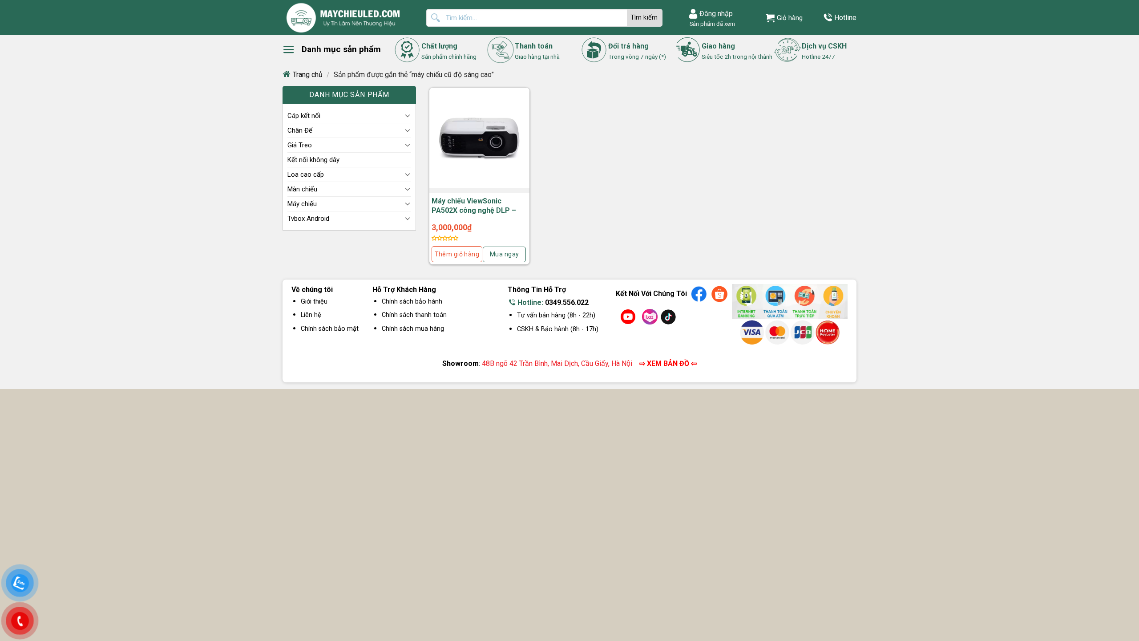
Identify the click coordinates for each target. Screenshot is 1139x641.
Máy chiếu (302, 204)
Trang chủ (308, 74)
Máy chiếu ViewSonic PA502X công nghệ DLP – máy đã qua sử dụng (474, 210)
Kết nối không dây (313, 160)
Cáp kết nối (303, 116)
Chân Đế (299, 130)
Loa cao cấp (305, 174)
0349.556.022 (567, 302)
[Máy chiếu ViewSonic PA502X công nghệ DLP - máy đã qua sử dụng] (479, 138)
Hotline (845, 17)
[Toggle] (407, 115)
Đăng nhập (716, 13)
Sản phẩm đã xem (711, 23)
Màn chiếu (302, 189)
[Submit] (644, 18)
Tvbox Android (308, 219)
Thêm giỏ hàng (457, 254)
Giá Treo (299, 145)
